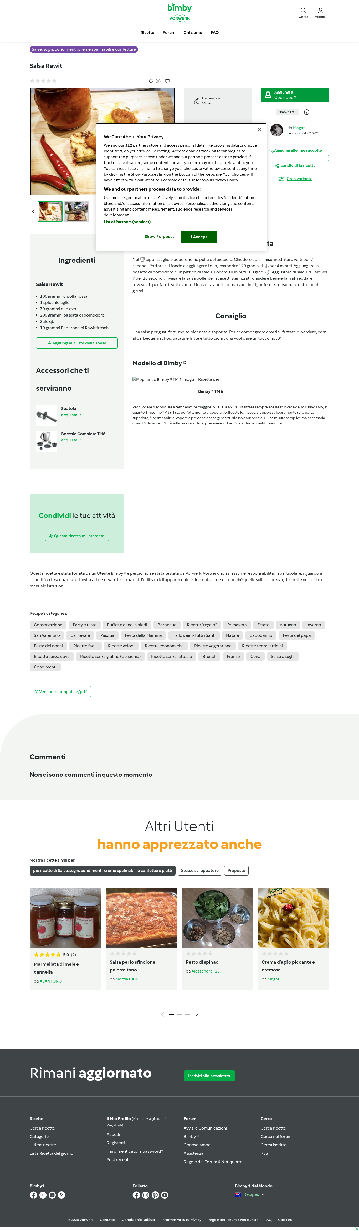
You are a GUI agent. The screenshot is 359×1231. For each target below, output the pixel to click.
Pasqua (107, 635)
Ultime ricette (43, 1144)
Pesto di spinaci (203, 962)
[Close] (259, 129)
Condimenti (45, 666)
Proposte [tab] (236, 870)
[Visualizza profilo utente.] (276, 129)
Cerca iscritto (274, 1144)
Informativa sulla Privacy (181, 1220)
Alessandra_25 (206, 971)
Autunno (288, 624)
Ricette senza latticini (262, 645)
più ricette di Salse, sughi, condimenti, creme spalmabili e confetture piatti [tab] (102, 870)
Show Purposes (160, 236)
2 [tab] (179, 1014)
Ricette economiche (164, 645)
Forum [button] (169, 32)
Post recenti (118, 1159)
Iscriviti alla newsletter (209, 1075)
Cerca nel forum (276, 1136)
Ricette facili (85, 645)
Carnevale (80, 635)
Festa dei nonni (48, 645)
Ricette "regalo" (202, 624)
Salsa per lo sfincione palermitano (132, 966)
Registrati (116, 1142)
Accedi (113, 1134)
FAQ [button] (215, 32)
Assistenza (193, 1153)
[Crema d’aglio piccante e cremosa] (293, 918)
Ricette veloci (121, 645)
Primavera (237, 624)
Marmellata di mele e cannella (56, 968)
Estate (263, 624)
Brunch (209, 656)
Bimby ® (191, 1136)
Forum (190, 1118)
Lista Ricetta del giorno (51, 1153)
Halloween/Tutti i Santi (194, 635)
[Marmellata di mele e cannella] (65, 918)
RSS (264, 1153)
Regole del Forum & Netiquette (213, 1161)
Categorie (39, 1136)
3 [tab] (187, 1014)
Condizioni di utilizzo (138, 1220)
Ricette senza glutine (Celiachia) (110, 656)
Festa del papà (297, 635)
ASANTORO (51, 981)
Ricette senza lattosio (171, 656)
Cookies (285, 1220)
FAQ (268, 1220)
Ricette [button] (147, 32)
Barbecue (167, 624)
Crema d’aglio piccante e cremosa (288, 966)
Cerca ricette (42, 1128)
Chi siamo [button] (193, 32)
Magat (299, 127)
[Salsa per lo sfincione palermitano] (141, 918)
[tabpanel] (179, 954)
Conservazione (48, 624)
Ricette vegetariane (213, 645)
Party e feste (84, 624)
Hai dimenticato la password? (135, 1151)
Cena (255, 656)
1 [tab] (171, 1014)
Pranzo (233, 656)
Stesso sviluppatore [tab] (200, 870)
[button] (304, 13)
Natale (232, 635)
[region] (181, 187)
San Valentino (47, 635)
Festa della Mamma (143, 635)
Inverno (314, 624)
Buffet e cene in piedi (127, 624)
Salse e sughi (283, 656)
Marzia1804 (127, 978)
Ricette (36, 1118)
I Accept (199, 237)
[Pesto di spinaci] (217, 918)
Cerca (266, 1118)
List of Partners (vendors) (127, 222)
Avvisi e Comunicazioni (205, 1128)
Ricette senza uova (52, 656)
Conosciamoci (198, 1144)
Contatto (107, 1220)
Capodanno (260, 635)
